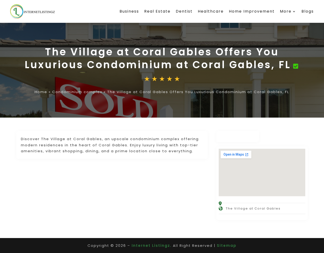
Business (129, 11)
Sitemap (226, 245)
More (286, 11)
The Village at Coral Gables (253, 208)
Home (41, 91)
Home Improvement (252, 11)
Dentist (184, 11)
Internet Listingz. (151, 245)
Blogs (307, 11)
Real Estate (157, 11)
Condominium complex (77, 91)
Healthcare (211, 11)
